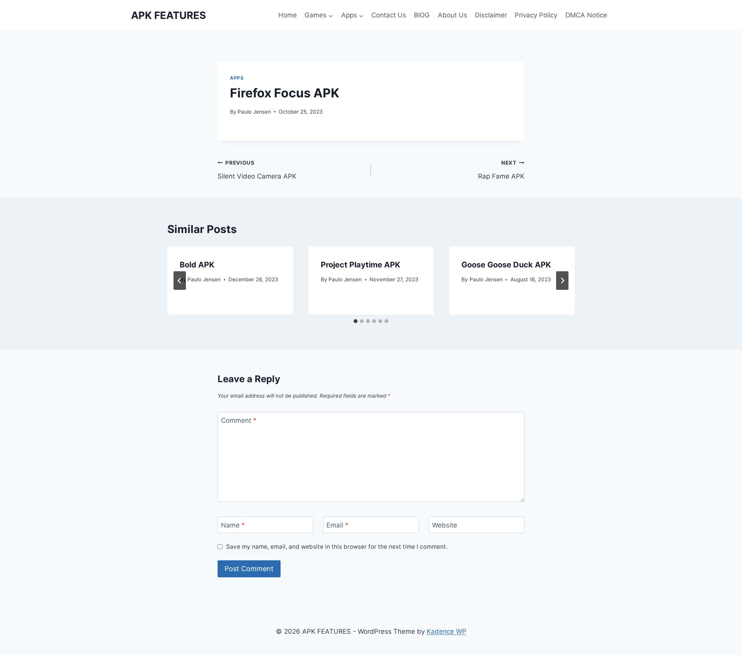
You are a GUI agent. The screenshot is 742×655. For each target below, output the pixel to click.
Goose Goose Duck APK (506, 264)
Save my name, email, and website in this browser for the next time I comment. (337, 546)
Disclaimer (491, 15)
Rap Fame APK (501, 170)
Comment (239, 420)
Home (287, 15)
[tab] (355, 321)
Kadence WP (446, 631)
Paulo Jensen (254, 112)
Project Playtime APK (360, 264)
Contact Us (388, 15)
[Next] (562, 280)
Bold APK (197, 264)
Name (233, 525)
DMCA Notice (586, 15)
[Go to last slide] (180, 280)
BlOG (422, 15)
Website (444, 525)
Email (338, 525)
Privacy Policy (536, 15)
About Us (452, 15)
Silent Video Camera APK (257, 170)
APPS (236, 78)
